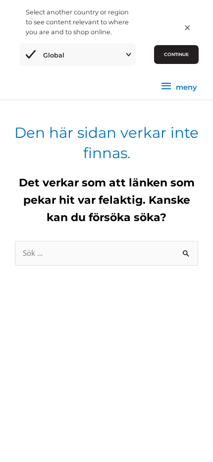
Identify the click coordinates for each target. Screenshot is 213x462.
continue (176, 54)
